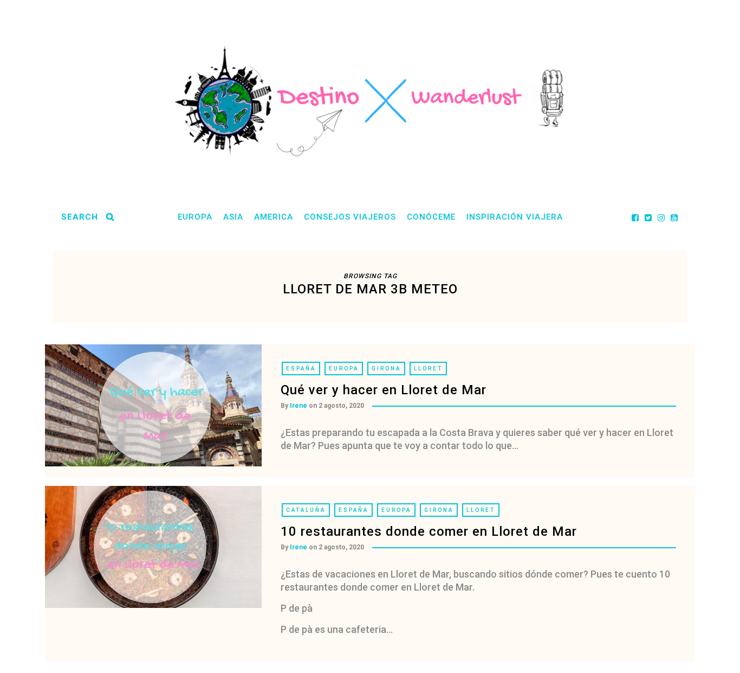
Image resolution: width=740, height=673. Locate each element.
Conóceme (431, 217)
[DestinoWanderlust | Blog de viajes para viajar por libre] (370, 101)
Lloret (428, 368)
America (273, 217)
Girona (386, 368)
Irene (298, 405)
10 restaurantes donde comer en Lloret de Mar (429, 531)
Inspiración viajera (514, 217)
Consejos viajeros (350, 217)
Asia (233, 217)
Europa (195, 217)
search (79, 217)
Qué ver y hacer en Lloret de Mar (383, 390)
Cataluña (306, 510)
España (301, 368)
